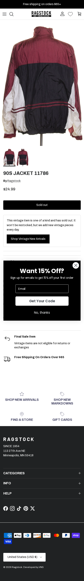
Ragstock (14, 180)
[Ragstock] (41, 14)
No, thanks (42, 312)
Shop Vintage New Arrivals (28, 238)
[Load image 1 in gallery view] (42, 83)
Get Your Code (42, 301)
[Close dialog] (75, 265)
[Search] (13, 14)
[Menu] (4, 14)
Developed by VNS (33, 567)
